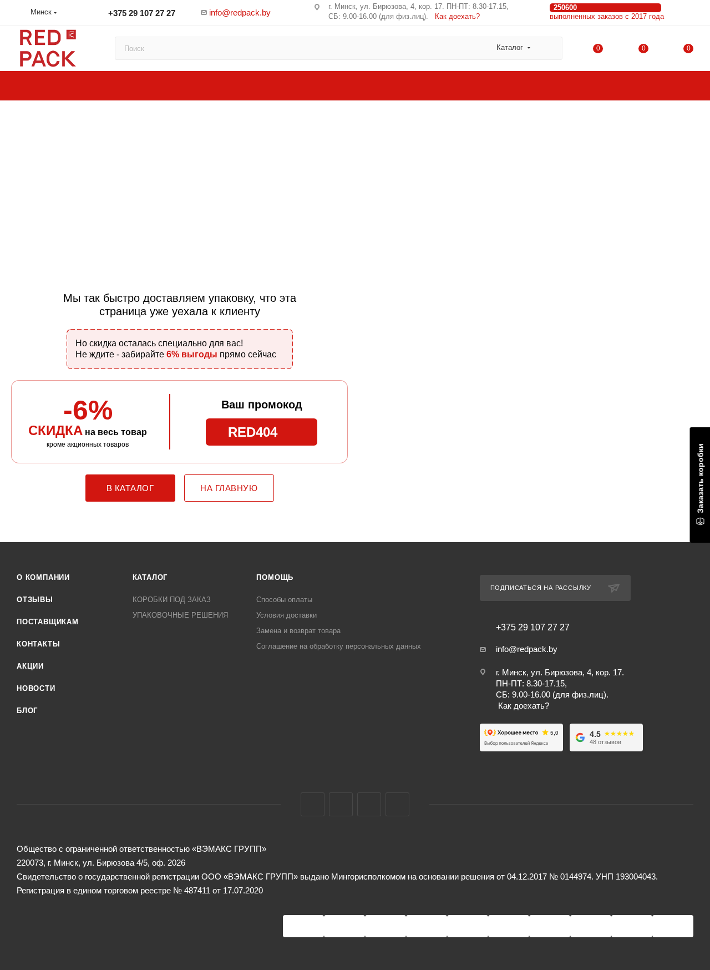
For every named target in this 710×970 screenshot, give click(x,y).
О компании (43, 577)
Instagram (341, 804)
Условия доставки (286, 615)
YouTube (369, 804)
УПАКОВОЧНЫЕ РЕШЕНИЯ (180, 615)
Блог (27, 710)
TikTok (397, 804)
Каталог (150, 577)
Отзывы (35, 599)
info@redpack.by (240, 12)
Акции (30, 666)
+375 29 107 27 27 (140, 13)
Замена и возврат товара (298, 631)
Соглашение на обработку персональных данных (338, 646)
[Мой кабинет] (688, 15)
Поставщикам (48, 622)
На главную (228, 488)
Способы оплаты (284, 599)
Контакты (38, 644)
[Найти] (548, 48)
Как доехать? (457, 16)
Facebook (312, 804)
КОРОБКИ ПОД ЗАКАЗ (172, 599)
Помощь (274, 577)
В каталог (130, 488)
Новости (36, 688)
